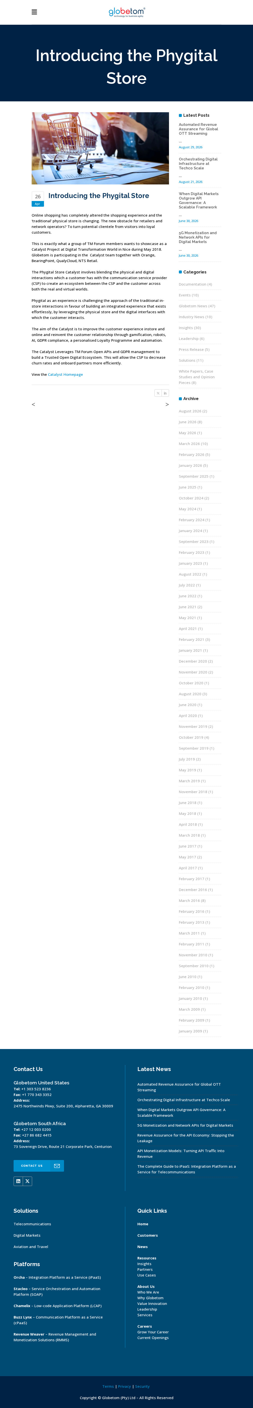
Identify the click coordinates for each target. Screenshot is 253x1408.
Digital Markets (27, 1235)
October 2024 (191, 497)
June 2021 (187, 606)
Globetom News (193, 305)
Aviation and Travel (31, 1246)
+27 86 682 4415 (37, 1135)
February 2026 (191, 454)
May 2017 (187, 856)
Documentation (192, 284)
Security (142, 1386)
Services (144, 1314)
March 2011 (189, 933)
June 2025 (187, 487)
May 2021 (187, 617)
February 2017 (191, 878)
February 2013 (191, 922)
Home (142, 1223)
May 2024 (187, 508)
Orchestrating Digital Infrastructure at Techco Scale (198, 163)
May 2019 (187, 769)
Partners (145, 1269)
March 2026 (189, 443)
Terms (108, 1386)
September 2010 (194, 965)
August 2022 (190, 574)
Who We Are (148, 1292)
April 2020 (188, 715)
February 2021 (191, 639)
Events (185, 294)
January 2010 (190, 998)
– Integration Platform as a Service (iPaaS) (57, 1277)
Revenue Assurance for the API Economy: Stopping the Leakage (185, 1138)
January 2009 (190, 1030)
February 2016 (191, 911)
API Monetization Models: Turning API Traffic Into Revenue (180, 1153)
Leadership (189, 338)
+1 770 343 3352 (37, 1094)
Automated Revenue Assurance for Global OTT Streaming (198, 129)
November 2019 (193, 726)
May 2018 (187, 813)
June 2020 (187, 704)
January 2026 (190, 465)
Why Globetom (150, 1297)
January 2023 (190, 563)
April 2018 (188, 824)
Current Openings (153, 1337)
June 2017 (187, 846)
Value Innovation (152, 1303)
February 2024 (191, 519)
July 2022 (187, 584)
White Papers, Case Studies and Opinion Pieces (197, 377)
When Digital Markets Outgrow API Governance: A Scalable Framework (199, 200)
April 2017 (188, 867)
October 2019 (191, 737)
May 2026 (187, 432)
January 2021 (190, 650)
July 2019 (187, 759)
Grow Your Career (153, 1331)
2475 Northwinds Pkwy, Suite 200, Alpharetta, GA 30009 (63, 1105)
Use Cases (146, 1275)
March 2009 (189, 1009)
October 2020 (191, 682)
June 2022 (187, 595)
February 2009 (191, 1020)
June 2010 (187, 976)
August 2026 (190, 410)
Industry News (191, 316)
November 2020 (193, 672)
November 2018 (193, 791)
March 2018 (189, 835)
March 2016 (189, 900)
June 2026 (187, 421)
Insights (186, 327)
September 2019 (194, 748)
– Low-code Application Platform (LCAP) (58, 1305)
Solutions (187, 360)
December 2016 (193, 889)
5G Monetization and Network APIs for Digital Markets (198, 237)
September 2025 (194, 476)
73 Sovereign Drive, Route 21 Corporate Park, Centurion (63, 1146)
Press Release (191, 349)
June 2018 (187, 802)
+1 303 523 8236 (36, 1088)
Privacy (124, 1386)
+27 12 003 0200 (36, 1129)
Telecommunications (32, 1223)
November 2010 (193, 954)
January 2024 (190, 530)
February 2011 (191, 943)
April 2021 (188, 628)
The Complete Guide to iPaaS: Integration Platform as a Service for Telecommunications (186, 1169)
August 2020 (190, 693)
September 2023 (194, 541)
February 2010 (191, 987)
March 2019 (189, 780)
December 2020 (193, 661)
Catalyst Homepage (65, 374)
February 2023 (191, 552)
